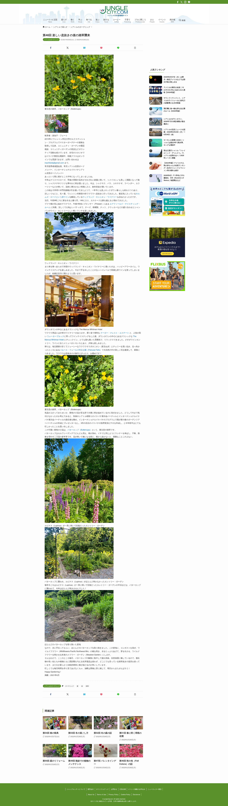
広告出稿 (123, 789)
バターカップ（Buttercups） (79, 429)
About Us (91, 794)
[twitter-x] (181, 2)
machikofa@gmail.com (54, 162)
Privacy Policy (114, 794)
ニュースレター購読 (155, 789)
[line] (189, 2)
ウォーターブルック (55, 336)
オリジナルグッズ (102, 789)
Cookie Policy (125, 794)
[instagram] (185, 2)
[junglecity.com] (114, 11)
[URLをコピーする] (135, 48)
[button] (51, 48)
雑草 (87, 686)
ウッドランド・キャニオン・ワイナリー (100, 197)
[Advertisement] (167, 48)
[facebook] (178, 2)
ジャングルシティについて (76, 789)
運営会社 (91, 789)
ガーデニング (69, 686)
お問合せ (114, 789)
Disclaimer (136, 794)
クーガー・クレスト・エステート (114, 332)
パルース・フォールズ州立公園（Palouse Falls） (81, 349)
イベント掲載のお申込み (136, 789)
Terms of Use (101, 794)
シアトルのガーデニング (51, 39)
